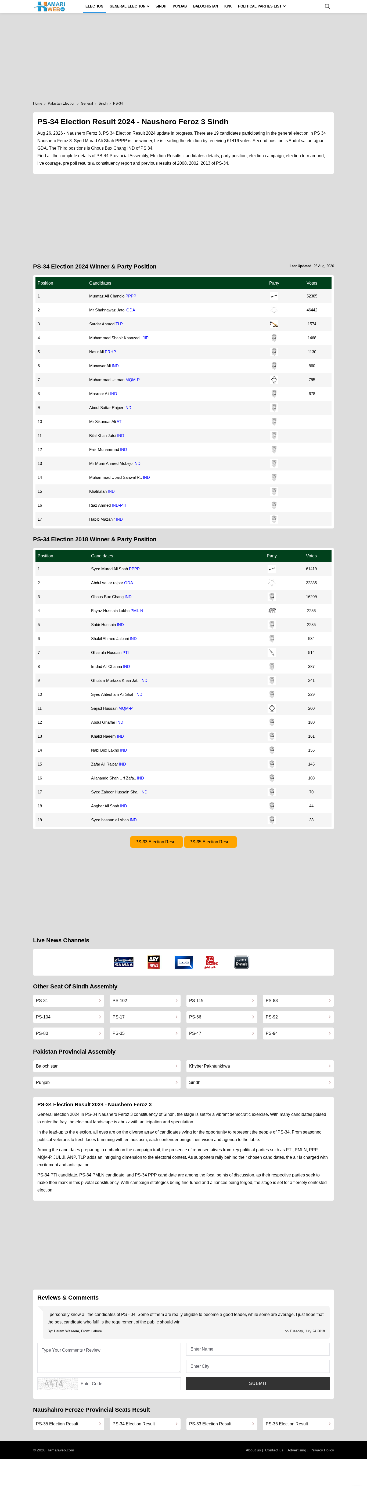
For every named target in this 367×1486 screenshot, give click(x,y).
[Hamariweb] (49, 6)
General (87, 103)
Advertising (296, 1450)
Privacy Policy (322, 1450)
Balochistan (205, 6)
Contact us (274, 1450)
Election (94, 6)
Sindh (161, 6)
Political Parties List (260, 6)
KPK (228, 6)
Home (37, 103)
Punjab (180, 6)
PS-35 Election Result (210, 842)
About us (253, 1450)
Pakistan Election (61, 103)
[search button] (327, 6)
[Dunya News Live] (183, 962)
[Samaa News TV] (124, 962)
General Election (127, 6)
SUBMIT (258, 1383)
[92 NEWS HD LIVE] (212, 962)
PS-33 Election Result (156, 842)
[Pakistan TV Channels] (241, 962)
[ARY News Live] (154, 962)
